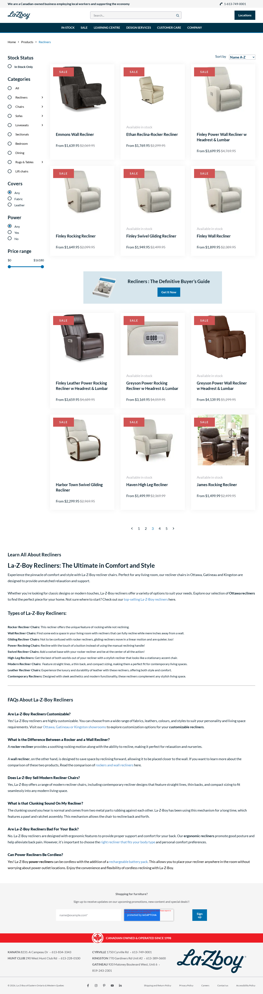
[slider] (9, 266)
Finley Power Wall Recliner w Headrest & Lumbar (222, 137)
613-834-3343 (61, 952)
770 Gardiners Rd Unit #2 (117, 958)
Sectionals (22, 134)
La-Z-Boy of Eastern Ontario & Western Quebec (40, 985)
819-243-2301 (102, 970)
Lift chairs (21, 171)
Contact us (222, 985)
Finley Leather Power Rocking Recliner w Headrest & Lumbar (82, 386)
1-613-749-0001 (235, 4)
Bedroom (21, 143)
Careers (205, 985)
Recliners (21, 97)
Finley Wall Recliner (214, 236)
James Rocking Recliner (217, 484)
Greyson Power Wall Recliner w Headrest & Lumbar (222, 386)
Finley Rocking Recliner (76, 236)
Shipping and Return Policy (157, 985)
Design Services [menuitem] (138, 27)
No (16, 239)
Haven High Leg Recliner (147, 484)
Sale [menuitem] (84, 27)
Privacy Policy (186, 985)
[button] (132, 528)
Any (17, 193)
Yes (16, 232)
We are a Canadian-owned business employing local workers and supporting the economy (69, 4)
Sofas (19, 116)
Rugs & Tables (24, 162)
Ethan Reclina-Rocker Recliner (152, 134)
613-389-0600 (156, 958)
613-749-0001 (142, 952)
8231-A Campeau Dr (28, 952)
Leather (19, 205)
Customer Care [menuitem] (169, 27)
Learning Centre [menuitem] (107, 27)
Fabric (18, 199)
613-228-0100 (70, 958)
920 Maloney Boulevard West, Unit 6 (124, 964)
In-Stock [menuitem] (68, 27)
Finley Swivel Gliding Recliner (151, 236)
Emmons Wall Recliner (75, 134)
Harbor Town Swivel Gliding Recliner (79, 487)
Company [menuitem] (194, 27)
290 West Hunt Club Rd (32, 958)
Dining (19, 153)
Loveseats (22, 125)
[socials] (88, 985)
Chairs (19, 106)
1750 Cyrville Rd (110, 952)
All (17, 88)
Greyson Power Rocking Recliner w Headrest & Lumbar (152, 386)
